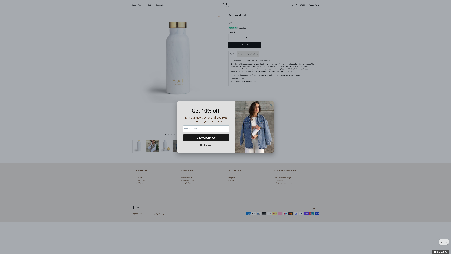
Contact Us (441, 252)
